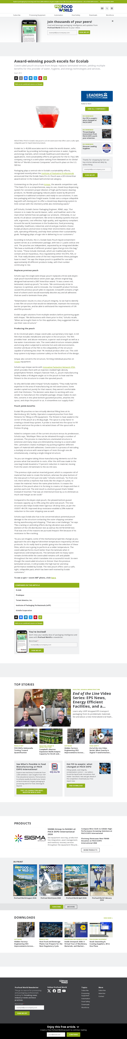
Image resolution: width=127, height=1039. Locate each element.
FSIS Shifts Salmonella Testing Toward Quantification (23, 750)
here (53, 577)
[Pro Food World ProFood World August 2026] (25, 880)
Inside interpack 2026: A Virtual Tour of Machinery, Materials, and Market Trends (75, 944)
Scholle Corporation (24, 610)
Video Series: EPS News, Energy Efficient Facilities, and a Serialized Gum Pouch (92, 699)
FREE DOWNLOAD (76, 786)
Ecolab (18, 590)
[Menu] (112, 8)
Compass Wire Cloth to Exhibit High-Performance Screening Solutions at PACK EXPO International (96, 831)
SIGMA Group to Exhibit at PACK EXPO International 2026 (62, 832)
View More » (108, 918)
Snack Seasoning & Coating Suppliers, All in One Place (100, 944)
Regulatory (18, 746)
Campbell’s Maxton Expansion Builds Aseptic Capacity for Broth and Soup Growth (49, 751)
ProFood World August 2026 (25, 898)
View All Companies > (97, 109)
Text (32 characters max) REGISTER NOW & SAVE (31, 791)
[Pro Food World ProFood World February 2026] (102, 880)
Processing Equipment (98, 939)
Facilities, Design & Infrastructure (86, 689)
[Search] (107, 8)
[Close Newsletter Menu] (112, 21)
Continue (73, 1035)
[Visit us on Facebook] (54, 991)
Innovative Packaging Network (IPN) (59, 367)
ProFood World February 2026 (102, 899)
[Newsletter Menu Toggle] (102, 8)
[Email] (21, 78)
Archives (71, 907)
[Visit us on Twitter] (49, 991)
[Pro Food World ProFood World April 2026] (76, 880)
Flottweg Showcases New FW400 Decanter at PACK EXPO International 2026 (95, 841)
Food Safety (94, 746)
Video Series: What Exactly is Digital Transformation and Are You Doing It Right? (100, 750)
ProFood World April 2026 (76, 898)
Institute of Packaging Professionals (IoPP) (33, 605)
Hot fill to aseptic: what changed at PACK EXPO (90, 120)
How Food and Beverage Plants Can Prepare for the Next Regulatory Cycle (50, 944)
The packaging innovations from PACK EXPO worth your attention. (90, 135)
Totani (17, 361)
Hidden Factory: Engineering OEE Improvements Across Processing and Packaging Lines (75, 750)
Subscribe (56, 907)
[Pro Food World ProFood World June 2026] (51, 880)
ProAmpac (20, 595)
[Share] (26, 78)
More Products (90, 850)
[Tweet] (35, 78)
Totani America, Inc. (24, 600)
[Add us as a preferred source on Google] (45, 78)
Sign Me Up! (84, 32)
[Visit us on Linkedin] (59, 991)
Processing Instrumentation (75, 939)
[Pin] (40, 78)
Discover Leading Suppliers (90, 147)
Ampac (47, 184)
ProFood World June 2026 (51, 898)
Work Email (33, 641)
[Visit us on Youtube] (64, 991)
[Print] (16, 78)
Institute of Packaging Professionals (57, 173)
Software (68, 746)
